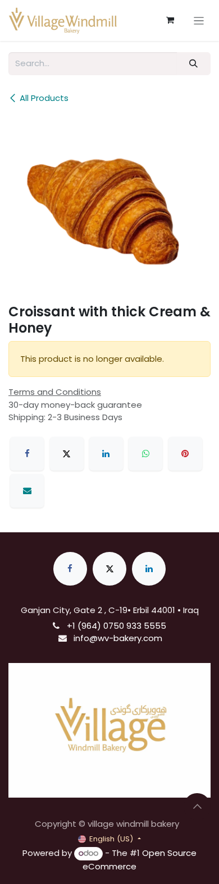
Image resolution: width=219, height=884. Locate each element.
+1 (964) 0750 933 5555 (116, 626)
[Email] (27, 491)
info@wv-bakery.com (118, 638)
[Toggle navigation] (199, 20)
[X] (67, 454)
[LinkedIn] (106, 454)
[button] (197, 806)
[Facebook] (27, 454)
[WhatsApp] (145, 454)
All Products (44, 98)
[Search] (194, 63)
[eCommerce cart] (170, 20)
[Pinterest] (185, 454)
